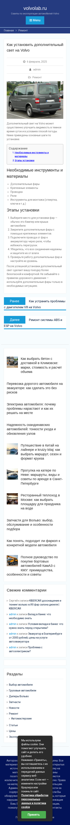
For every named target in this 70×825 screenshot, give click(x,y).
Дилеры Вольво (19, 696)
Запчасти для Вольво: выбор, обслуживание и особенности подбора (30, 524)
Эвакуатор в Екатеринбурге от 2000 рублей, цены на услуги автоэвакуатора (35, 637)
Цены (12, 731)
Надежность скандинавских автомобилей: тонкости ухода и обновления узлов (31, 429)
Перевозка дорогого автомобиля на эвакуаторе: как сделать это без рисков (35, 388)
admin (37, 69)
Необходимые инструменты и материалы (32, 154)
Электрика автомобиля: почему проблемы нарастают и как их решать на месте (31, 408)
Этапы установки (24, 160)
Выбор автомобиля (21, 684)
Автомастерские (21, 718)
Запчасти (15, 702)
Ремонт (37, 77)
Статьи (13, 725)
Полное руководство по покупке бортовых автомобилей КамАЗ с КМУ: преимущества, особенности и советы (32, 566)
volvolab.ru (35, 8)
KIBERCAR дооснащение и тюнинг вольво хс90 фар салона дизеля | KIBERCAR (35, 604)
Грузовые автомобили (22, 690)
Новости (14, 707)
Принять (34, 814)
